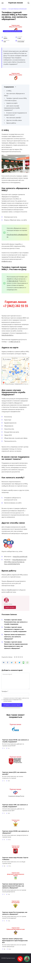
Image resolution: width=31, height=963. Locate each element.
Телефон (5, 691)
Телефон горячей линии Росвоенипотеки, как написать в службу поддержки (15, 622)
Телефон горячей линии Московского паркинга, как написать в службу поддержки (15, 629)
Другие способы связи (14, 120)
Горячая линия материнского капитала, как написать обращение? (14, 637)
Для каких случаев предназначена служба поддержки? (12, 108)
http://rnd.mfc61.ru (7, 335)
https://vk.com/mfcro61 (20, 556)
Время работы (11, 123)
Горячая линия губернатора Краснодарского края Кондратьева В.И (15, 940)
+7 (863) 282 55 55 (12, 281)
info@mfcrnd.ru (7, 261)
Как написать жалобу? (13, 117)
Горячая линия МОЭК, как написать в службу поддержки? (15, 741)
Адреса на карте (11, 103)
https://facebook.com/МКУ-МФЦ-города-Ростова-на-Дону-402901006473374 (15, 562)
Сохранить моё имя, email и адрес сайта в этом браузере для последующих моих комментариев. (16, 700)
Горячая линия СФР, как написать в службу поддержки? (15, 805)
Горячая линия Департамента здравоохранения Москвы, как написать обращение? (13, 885)
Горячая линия (15, 3)
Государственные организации (12, 31)
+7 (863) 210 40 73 (14, 341)
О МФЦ (8, 91)
